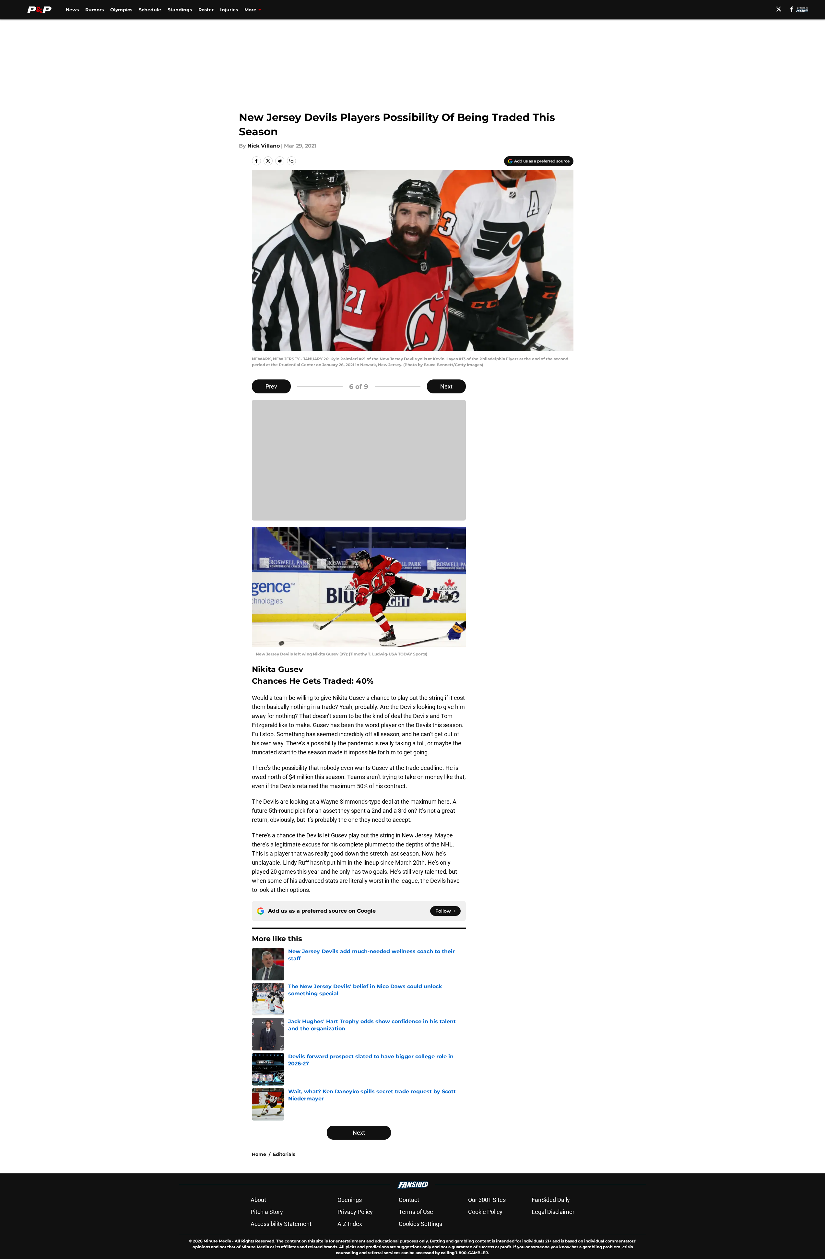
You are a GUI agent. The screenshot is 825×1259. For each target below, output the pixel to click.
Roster (206, 10)
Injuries (229, 10)
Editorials (284, 1154)
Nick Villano (263, 146)
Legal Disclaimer (553, 1211)
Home (259, 1154)
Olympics (121, 10)
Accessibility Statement (281, 1223)
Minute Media (217, 1241)
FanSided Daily (551, 1199)
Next (446, 386)
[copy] (291, 160)
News (72, 10)
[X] (778, 9)
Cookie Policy (485, 1211)
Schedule (150, 10)
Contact (409, 1199)
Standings (180, 10)
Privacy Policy (355, 1211)
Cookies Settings (420, 1223)
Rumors (94, 10)
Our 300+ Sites (487, 1199)
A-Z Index (349, 1223)
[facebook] (791, 9)
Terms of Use (416, 1211)
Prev (271, 386)
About (258, 1199)
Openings (349, 1199)
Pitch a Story (267, 1211)
